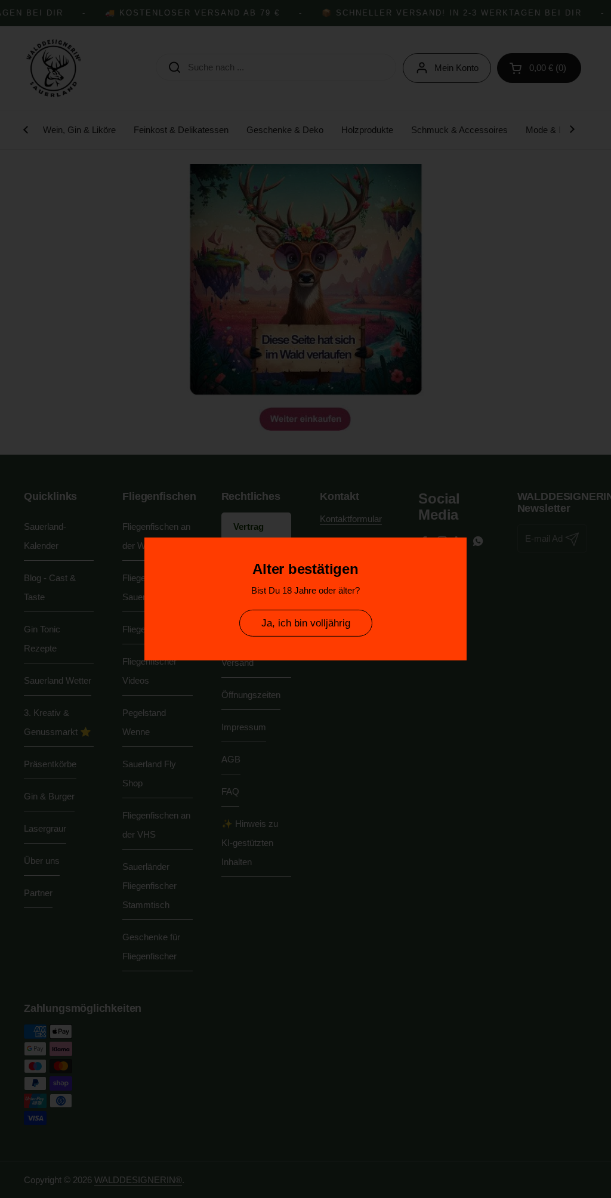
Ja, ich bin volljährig (305, 623)
